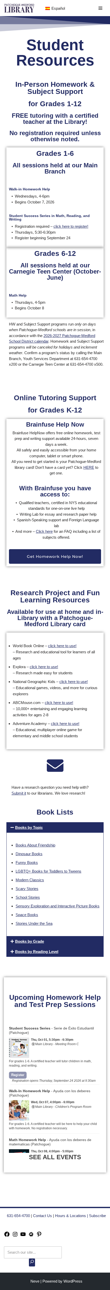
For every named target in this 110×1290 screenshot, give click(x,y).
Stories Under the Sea (34, 923)
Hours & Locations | (72, 1215)
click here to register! (70, 226)
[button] (55, 827)
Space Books (27, 915)
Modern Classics (30, 880)
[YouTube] (23, 1236)
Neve (34, 1281)
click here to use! (62, 646)
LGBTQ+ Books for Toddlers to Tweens (48, 871)
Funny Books (27, 862)
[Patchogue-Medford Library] (19, 8)
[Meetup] (31, 1236)
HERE (88, 467)
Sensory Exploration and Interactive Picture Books (58, 906)
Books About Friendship (35, 845)
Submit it (19, 793)
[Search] (32, 1262)
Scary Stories (27, 888)
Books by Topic (29, 827)
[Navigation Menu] (100, 8)
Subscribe (97, 1215)
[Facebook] (7, 1236)
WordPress (72, 1281)
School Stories (28, 897)
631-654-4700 (18, 1215)
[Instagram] (15, 1236)
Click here (44, 531)
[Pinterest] (39, 1236)
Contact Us (42, 1215)
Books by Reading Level (36, 951)
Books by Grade (29, 941)
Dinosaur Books (29, 854)
